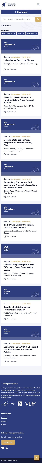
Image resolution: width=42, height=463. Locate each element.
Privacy (3, 424)
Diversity (4, 418)
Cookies (3, 421)
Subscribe (8, 442)
